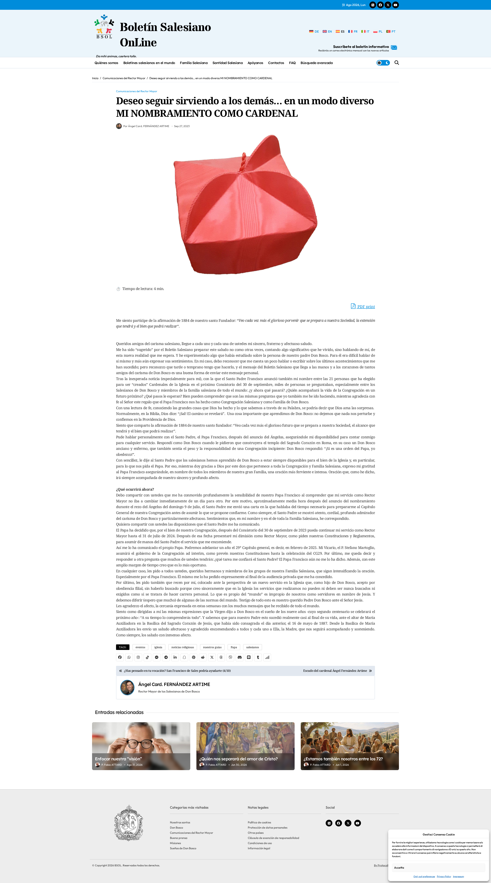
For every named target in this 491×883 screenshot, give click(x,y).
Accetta (399, 867)
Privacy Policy (444, 876)
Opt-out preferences (424, 876)
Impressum (458, 876)
